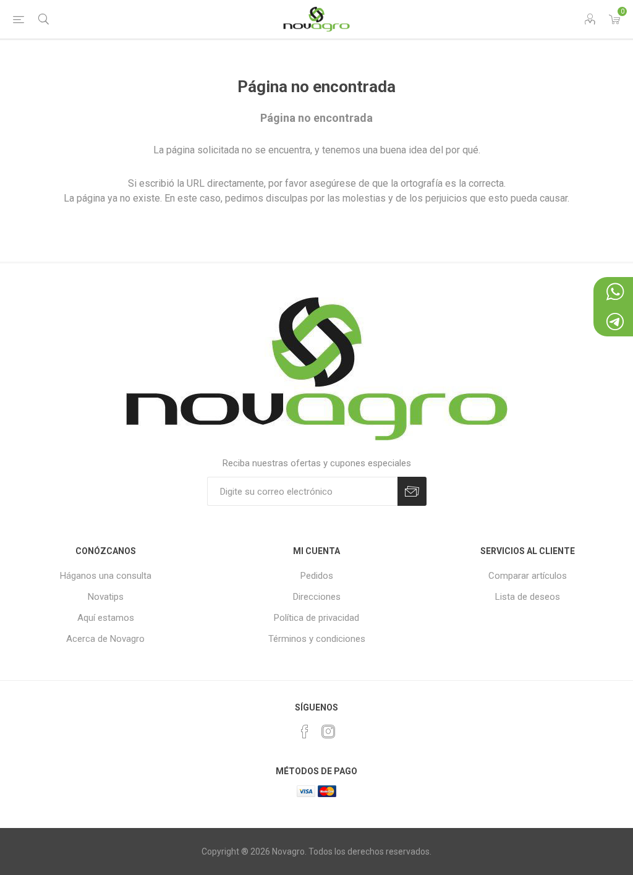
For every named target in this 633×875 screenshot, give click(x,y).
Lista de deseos (527, 596)
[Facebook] (305, 731)
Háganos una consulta (105, 575)
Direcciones (317, 596)
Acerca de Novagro (105, 638)
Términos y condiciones (316, 638)
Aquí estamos (105, 617)
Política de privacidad (316, 617)
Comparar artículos (527, 575)
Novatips (106, 596)
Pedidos (316, 575)
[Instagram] (328, 731)
